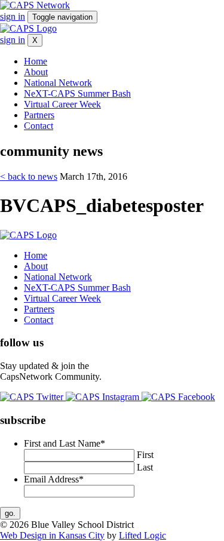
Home (35, 61)
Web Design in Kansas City (52, 535)
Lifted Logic (142, 535)
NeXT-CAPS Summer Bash (77, 93)
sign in (12, 16)
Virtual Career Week (62, 104)
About (36, 72)
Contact (38, 126)
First (145, 455)
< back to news (28, 176)
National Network (58, 83)
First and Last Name (64, 443)
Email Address (54, 479)
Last (145, 467)
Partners (39, 115)
